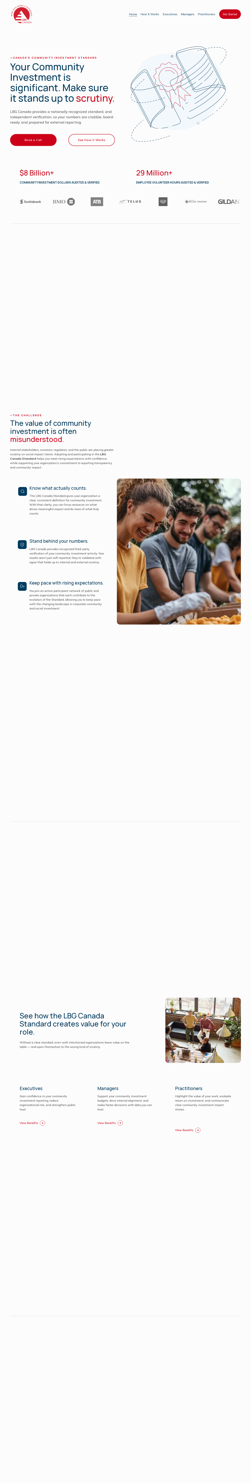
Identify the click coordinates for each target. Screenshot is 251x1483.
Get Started (230, 14)
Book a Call (33, 140)
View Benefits (29, 1123)
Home (133, 14)
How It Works (150, 14)
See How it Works (91, 140)
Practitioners (206, 14)
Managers (187, 14)
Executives (170, 14)
